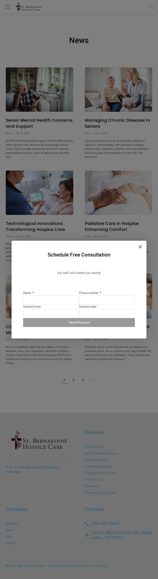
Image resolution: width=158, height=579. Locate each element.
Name (27, 293)
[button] (140, 247)
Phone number (89, 293)
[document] (79, 289)
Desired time (32, 306)
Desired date (88, 306)
